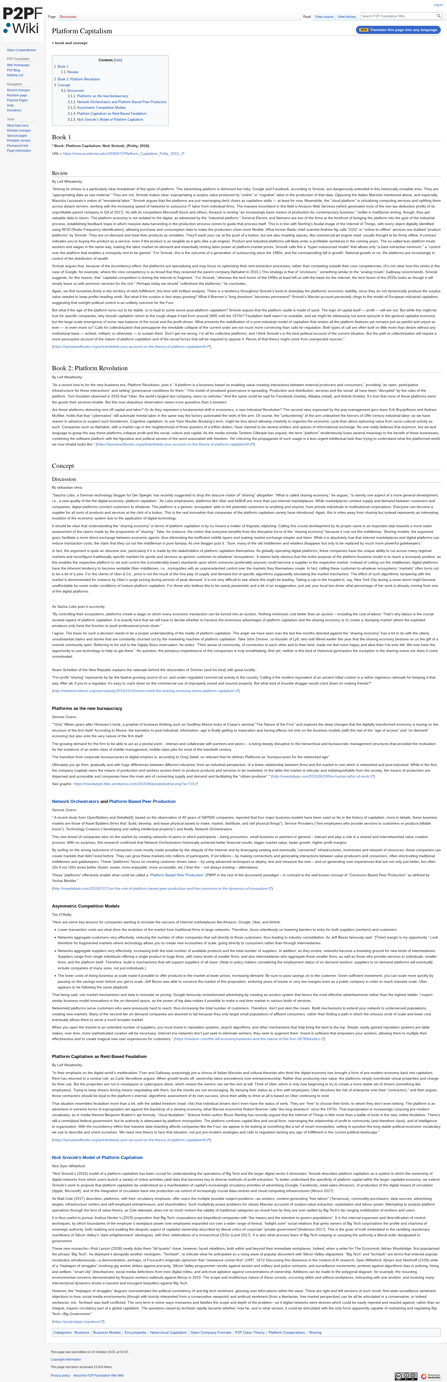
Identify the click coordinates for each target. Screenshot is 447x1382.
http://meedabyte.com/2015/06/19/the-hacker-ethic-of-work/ (321, 776)
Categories (62, 1332)
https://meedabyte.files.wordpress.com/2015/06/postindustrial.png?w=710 (134, 784)
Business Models (107, 1332)
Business (81, 1332)
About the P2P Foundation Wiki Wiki (98, 1375)
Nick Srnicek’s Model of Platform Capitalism (97, 1157)
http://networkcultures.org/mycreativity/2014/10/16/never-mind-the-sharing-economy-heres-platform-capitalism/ (144, 691)
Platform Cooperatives (287, 1332)
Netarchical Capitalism (168, 1332)
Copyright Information (66, 1359)
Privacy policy (60, 1375)
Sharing (315, 1332)
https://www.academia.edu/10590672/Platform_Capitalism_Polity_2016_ (122, 153)
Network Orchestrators (75, 801)
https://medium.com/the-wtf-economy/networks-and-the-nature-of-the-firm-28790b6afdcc (248, 1039)
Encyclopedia (135, 1332)
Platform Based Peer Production (142, 801)
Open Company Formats (211, 1332)
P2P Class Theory (250, 1332)
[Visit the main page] (22, 20)
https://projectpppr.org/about (76, 1321)
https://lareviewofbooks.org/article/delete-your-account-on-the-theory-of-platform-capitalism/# (129, 346)
